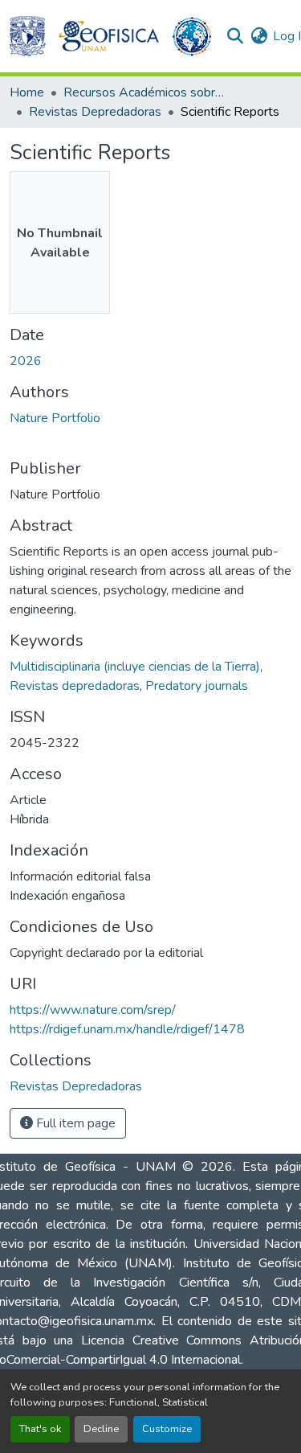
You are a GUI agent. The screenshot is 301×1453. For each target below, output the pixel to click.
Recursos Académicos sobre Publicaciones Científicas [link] (143, 92)
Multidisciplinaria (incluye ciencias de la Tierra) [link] (135, 666)
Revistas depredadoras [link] (75, 686)
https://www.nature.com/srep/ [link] (93, 1010)
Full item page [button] (74, 1123)
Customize (167, 1429)
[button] (28, 36)
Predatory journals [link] (196, 686)
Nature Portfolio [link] (55, 418)
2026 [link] (26, 361)
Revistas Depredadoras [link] (95, 112)
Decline (101, 1429)
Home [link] (27, 92)
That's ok (40, 1429)
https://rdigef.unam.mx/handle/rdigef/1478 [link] (127, 1029)
